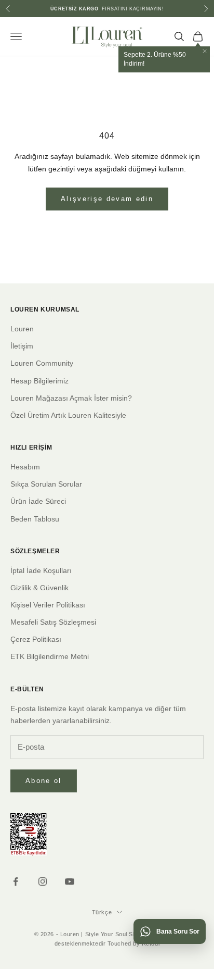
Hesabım (25, 467)
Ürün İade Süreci (38, 501)
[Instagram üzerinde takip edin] (42, 881)
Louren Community (41, 363)
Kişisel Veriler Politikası (47, 605)
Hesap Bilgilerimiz (39, 381)
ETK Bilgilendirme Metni (49, 656)
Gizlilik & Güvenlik (39, 587)
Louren (22, 329)
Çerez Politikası (35, 639)
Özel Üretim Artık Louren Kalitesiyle (68, 415)
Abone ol (43, 781)
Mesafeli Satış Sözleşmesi (53, 622)
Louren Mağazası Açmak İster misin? (71, 398)
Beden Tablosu (34, 519)
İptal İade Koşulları (41, 570)
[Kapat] (205, 51)
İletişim (21, 346)
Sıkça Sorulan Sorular (46, 484)
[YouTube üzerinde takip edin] (69, 881)
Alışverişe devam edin (107, 199)
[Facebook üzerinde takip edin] (15, 881)
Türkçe (102, 912)
